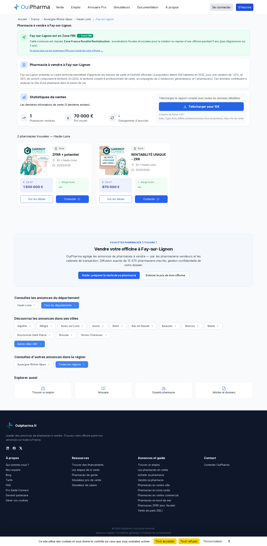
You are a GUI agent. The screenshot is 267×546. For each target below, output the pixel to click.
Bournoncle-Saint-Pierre (31, 335)
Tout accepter (165, 541)
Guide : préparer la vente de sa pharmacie (109, 275)
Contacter (70, 199)
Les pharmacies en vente (153, 469)
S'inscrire (244, 7)
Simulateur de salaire (84, 485)
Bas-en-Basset (140, 325)
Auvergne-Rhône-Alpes (31, 364)
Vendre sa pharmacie (150, 480)
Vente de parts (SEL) (150, 510)
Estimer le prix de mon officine (165, 275)
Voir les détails (36, 199)
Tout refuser (189, 541)
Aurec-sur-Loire (70, 325)
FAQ (8, 485)
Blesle (211, 325)
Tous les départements (58, 305)
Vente (60, 7)
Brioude (64, 335)
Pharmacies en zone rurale (154, 490)
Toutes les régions (69, 364)
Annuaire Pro (97, 7)
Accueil (22, 19)
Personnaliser (213, 541)
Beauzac (167, 325)
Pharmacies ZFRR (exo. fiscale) (156, 505)
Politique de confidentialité (156, 532)
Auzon (96, 325)
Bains (116, 325)
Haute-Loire (24, 305)
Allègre (44, 325)
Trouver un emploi (149, 464)
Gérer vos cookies (17, 500)
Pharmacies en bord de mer (154, 500)
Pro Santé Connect (17, 490)
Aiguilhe (22, 325)
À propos (172, 7)
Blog (8, 474)
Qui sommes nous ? (17, 464)
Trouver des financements (88, 464)
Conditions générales (128, 532)
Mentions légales (105, 532)
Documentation (147, 7)
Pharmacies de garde (85, 474)
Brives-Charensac (92, 335)
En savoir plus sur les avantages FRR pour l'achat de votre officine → (66, 50)
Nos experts (13, 469)
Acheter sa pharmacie (151, 474)
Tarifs (9, 480)
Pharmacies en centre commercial (158, 495)
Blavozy (190, 325)
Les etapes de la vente (86, 469)
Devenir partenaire (17, 495)
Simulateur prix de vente (86, 480)
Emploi (75, 7)
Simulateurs (122, 7)
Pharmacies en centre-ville (154, 485)
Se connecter (221, 7)
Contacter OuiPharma (216, 464)
